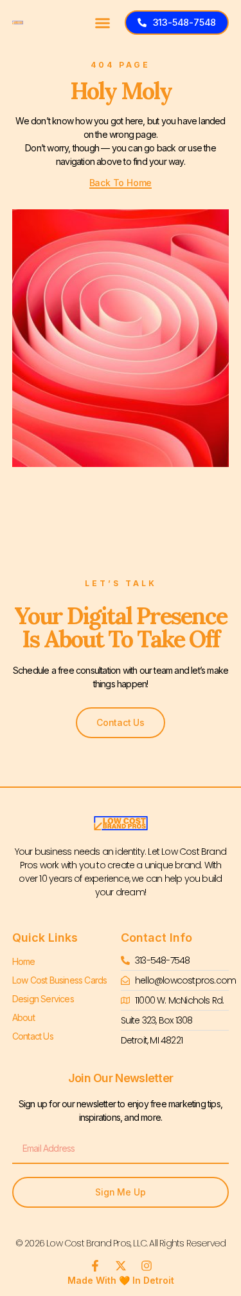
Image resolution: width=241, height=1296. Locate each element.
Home (23, 961)
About (23, 1017)
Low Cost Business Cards (59, 980)
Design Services (43, 998)
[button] (103, 22)
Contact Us (32, 1036)
